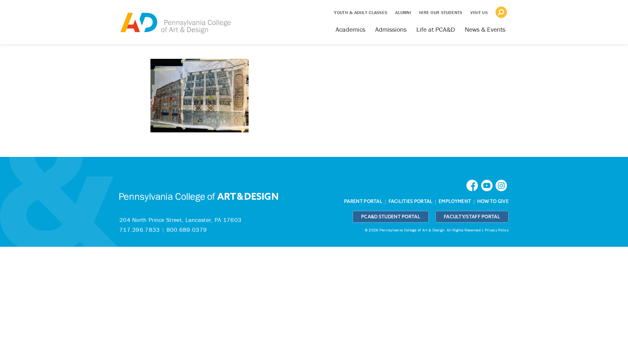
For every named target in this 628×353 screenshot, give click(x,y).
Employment (455, 201)
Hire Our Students (440, 12)
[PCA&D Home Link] (175, 18)
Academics (350, 29)
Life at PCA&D (435, 29)
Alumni (403, 12)
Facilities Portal (411, 201)
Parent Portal (363, 201)
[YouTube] (488, 185)
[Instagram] (502, 185)
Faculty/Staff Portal (472, 217)
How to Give (493, 201)
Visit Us (479, 12)
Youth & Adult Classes (360, 12)
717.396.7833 (139, 229)
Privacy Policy (497, 229)
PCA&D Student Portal (390, 217)
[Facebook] (473, 185)
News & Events (485, 29)
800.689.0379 (186, 229)
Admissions (391, 29)
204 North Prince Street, (180, 220)
